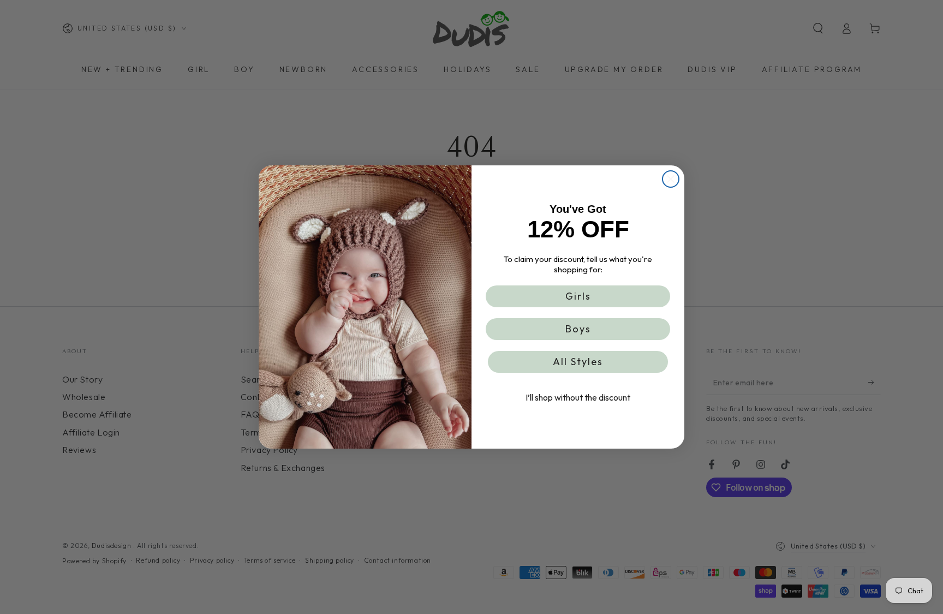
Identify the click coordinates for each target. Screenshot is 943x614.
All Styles (578, 361)
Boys (578, 329)
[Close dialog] (671, 179)
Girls (578, 296)
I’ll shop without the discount (578, 397)
